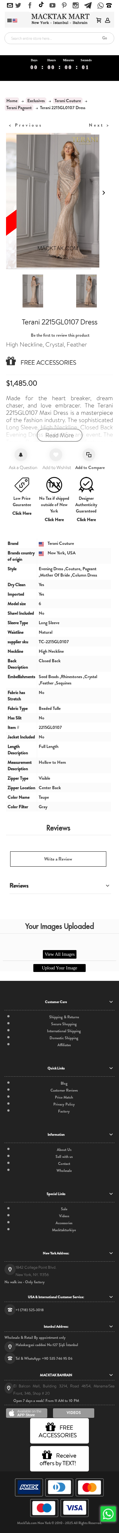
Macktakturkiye (64, 1229)
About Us (64, 1149)
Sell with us (64, 1156)
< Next (99, 125)
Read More (59, 435)
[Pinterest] (64, 6)
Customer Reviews (64, 1090)
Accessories (64, 1223)
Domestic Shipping (64, 1038)
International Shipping (64, 1031)
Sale (64, 1209)
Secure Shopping (64, 1024)
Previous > (26, 125)
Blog (64, 1083)
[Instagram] (76, 6)
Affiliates (64, 1044)
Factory (64, 1111)
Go (104, 38)
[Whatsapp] (100, 6)
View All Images (60, 954)
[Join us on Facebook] (30, 6)
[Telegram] (88, 4)
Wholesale (64, 1170)
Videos (64, 1216)
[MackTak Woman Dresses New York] (59, 19)
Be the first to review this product (60, 335)
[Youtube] (53, 6)
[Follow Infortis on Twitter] (18, 6)
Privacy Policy (64, 1104)
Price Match (64, 1097)
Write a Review (58, 859)
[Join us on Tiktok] (41, 5)
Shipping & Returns (64, 1017)
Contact (64, 1163)
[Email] (10, 6)
